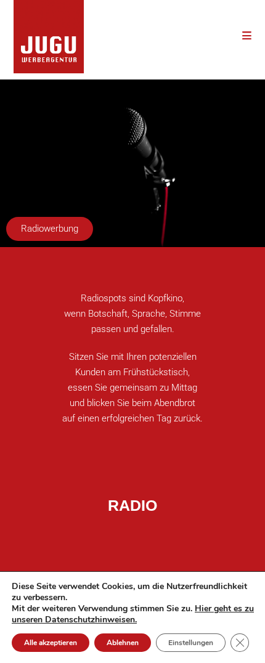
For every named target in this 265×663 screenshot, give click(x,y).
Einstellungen (190, 643)
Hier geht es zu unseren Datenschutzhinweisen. (133, 614)
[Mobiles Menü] (247, 35)
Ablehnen (123, 643)
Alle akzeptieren (50, 643)
